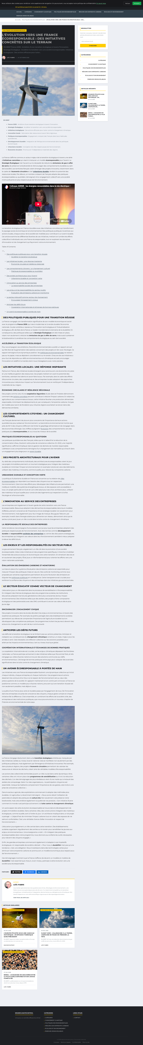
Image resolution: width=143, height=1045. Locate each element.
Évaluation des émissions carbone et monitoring (30, 293)
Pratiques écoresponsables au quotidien (27, 271)
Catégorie (28, 12)
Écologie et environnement (114, 12)
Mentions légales (66, 1042)
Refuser (127, 3)
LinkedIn (43, 872)
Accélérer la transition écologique (24, 257)
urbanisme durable (41, 171)
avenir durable (35, 451)
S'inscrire (93, 45)
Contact (77, 1017)
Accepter (137, 3)
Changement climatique (42, 12)
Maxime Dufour (9, 945)
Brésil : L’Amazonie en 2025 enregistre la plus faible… (96, 114)
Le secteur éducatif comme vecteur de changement (27, 297)
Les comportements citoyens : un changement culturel (28, 268)
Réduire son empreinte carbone (90, 12)
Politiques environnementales (65, 12)
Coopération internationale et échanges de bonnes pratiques (35, 307)
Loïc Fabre (18, 885)
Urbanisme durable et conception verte (26, 278)
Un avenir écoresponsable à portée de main (24, 312)
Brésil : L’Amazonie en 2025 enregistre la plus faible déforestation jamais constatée (19, 976)
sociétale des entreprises (33, 534)
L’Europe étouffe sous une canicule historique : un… (96, 96)
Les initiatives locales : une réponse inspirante (24, 261)
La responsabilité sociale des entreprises (27, 286)
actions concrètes (20, 397)
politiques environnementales (52, 353)
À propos (56, 1042)
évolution (44, 429)
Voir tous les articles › (21, 897)
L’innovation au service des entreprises (22, 283)
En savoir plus (101, 3)
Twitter (18, 872)
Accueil (19, 12)
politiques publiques (20, 578)
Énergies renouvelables (25, 15)
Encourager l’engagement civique (24, 300)
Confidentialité (76, 1042)
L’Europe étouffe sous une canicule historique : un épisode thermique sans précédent (19, 934)
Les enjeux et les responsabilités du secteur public (26, 290)
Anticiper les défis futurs (16, 304)
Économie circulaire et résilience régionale (27, 264)
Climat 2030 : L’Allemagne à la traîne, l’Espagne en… (96, 105)
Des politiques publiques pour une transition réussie (27, 254)
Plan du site (86, 1042)
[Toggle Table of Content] (3, 251)
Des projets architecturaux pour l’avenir (22, 276)
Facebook (30, 872)
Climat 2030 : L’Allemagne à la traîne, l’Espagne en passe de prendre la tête (56, 934)
